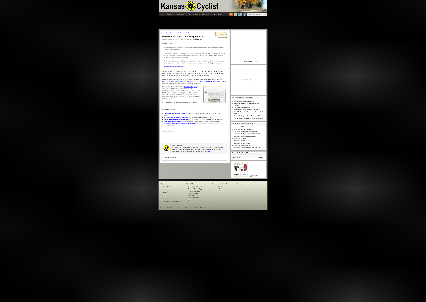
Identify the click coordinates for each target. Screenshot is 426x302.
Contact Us (166, 191)
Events (169, 14)
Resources (179, 14)
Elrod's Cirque (245, 143)
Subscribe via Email (193, 197)
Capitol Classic (245, 141)
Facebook (244, 14)
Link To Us (166, 193)
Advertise (165, 188)
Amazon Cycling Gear (220, 188)
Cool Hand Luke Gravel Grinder (250, 134)
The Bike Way (198, 81)
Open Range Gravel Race (249, 131)
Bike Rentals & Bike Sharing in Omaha (180, 32)
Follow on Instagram (194, 191)
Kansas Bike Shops (219, 186)
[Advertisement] (213, 23)
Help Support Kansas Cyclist (171, 201)
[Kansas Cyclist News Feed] (195, 195)
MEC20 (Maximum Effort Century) (251, 127)
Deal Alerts (240, 184)
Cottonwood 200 (246, 145)
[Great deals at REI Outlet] (254, 175)
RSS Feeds (191, 195)
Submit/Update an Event (170, 197)
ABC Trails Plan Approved (242, 107)
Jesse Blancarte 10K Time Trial (250, 147)
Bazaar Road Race (247, 129)
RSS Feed (231, 14)
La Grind (243, 138)
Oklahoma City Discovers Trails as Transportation (179, 123)
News (219, 14)
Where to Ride (192, 14)
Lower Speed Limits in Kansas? (174, 121)
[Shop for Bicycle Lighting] (240, 175)
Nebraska (198, 39)
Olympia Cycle (188, 81)
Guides (204, 14)
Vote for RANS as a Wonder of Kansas (176, 119)
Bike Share (171, 131)
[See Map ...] (207, 75)
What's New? (166, 199)
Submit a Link (167, 195)
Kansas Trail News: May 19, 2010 (174, 117)
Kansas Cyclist (199, 6)
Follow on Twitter (193, 193)
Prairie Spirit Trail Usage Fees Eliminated (246, 109)
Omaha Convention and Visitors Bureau (194, 73)
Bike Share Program (190, 87)
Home (162, 14)
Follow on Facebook (194, 189)
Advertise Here (248, 61)
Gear (213, 14)
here (186, 57)
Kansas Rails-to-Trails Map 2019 (244, 101)
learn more (206, 152)
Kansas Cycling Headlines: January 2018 (247, 116)
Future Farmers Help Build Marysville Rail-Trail (178, 113)
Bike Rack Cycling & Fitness (175, 81)
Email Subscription (235, 14)
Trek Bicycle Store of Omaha (211, 81)
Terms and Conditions (209, 207)
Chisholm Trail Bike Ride (248, 136)
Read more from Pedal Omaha (173, 66)
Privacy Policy (199, 207)
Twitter (240, 14)
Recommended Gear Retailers (221, 184)
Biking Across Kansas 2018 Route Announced (248, 118)
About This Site (167, 186)
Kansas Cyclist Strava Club (196, 186)
